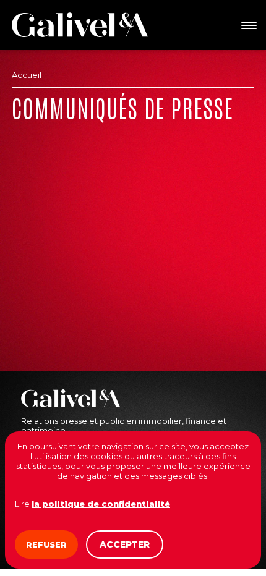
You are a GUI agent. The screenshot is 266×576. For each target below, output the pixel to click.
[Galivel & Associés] (80, 24)
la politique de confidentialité (101, 504)
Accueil (26, 75)
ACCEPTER (125, 544)
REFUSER (46, 544)
